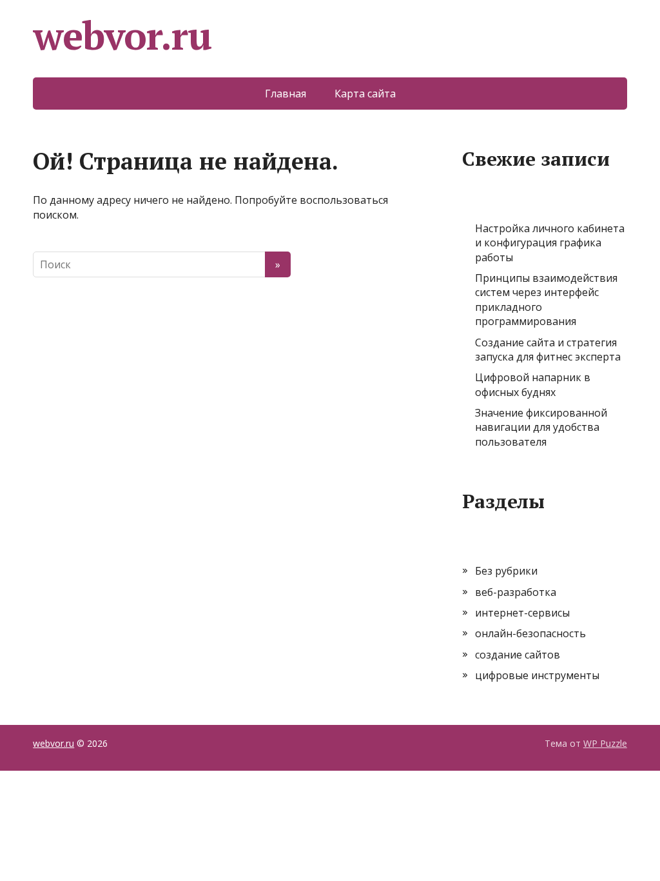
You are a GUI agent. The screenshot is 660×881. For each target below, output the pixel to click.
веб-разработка (515, 592)
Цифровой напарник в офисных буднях (532, 384)
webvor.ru (122, 35)
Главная (285, 93)
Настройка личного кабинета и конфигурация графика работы (550, 242)
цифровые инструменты (537, 675)
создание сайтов (517, 655)
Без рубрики (506, 571)
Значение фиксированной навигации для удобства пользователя (541, 427)
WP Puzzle (605, 743)
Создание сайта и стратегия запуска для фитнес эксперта (548, 349)
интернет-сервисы (522, 613)
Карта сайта (365, 93)
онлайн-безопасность (530, 633)
